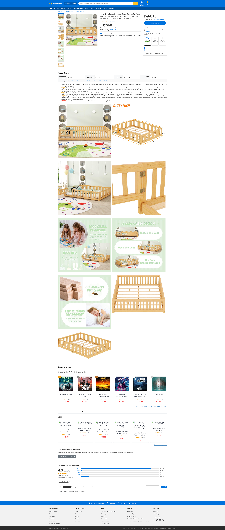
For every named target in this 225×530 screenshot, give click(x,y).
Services (63, 8)
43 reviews (112, 21)
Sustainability (52, 521)
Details (157, 50)
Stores (76, 514)
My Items (111, 8)
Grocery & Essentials (78, 8)
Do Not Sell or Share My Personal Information (138, 521)
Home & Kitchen (65, 11)
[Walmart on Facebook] (154, 520)
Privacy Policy (130, 514)
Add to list (149, 53)
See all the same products (160, 445)
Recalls (102, 516)
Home (59, 11)
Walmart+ (77, 518)
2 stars (79, 474)
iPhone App (155, 511)
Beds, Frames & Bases (98, 81)
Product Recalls (105, 521)
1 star (79, 476)
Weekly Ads (133, 503)
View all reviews (63, 481)
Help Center (112, 503)
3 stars (79, 472)
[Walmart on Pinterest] (163, 520)
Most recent (67, 487)
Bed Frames (107, 81)
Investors (51, 518)
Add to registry (161, 53)
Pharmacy (98, 8)
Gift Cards (77, 521)
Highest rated (77, 487)
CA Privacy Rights (131, 516)
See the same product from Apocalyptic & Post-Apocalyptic (151, 406)
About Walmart (53, 511)
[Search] (135, 3)
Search (164, 487)
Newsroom (52, 516)
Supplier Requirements (54, 523)
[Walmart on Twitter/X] (157, 520)
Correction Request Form (67, 456)
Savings (69, 8)
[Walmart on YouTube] (160, 520)
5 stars (79, 468)
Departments (55, 8)
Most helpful (88, 487)
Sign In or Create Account (97, 503)
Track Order (123, 503)
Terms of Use (130, 511)
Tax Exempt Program (106, 523)
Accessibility (104, 518)
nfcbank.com (115, 33)
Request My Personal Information (135, 518)
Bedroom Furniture (79, 11)
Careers (105, 8)
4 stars (79, 470)
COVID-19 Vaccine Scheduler (108, 511)
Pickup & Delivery (89, 8)
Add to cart (155, 23)
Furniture (72, 11)
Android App (156, 514)
